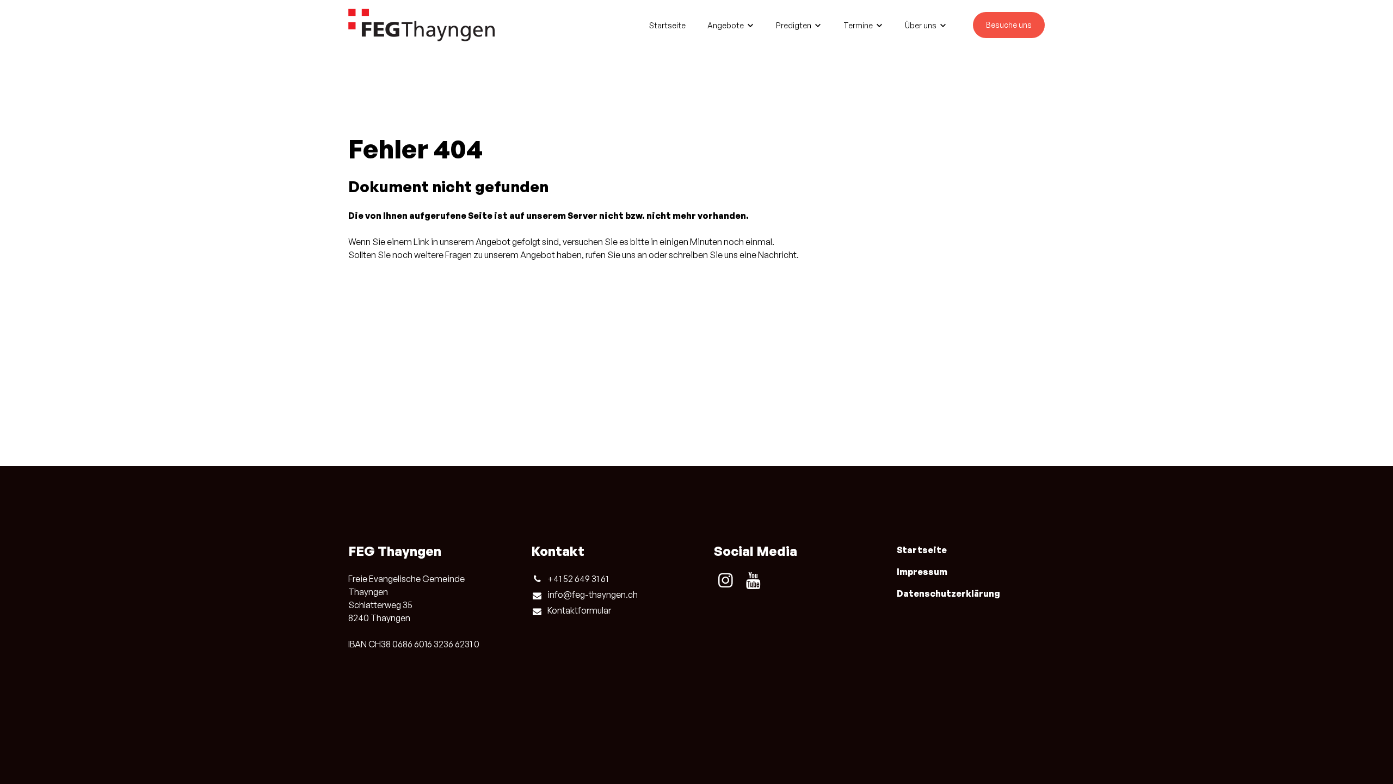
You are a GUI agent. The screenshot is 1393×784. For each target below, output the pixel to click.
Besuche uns (1009, 24)
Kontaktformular (579, 610)
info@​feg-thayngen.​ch (592, 594)
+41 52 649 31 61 (577, 578)
